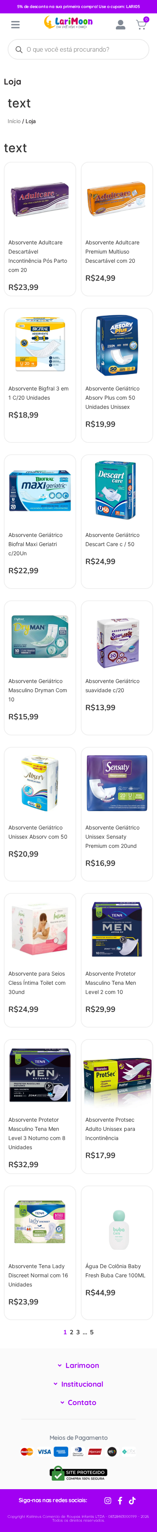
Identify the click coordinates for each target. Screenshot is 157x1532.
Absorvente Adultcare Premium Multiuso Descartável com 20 (112, 251)
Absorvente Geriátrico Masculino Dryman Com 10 (37, 690)
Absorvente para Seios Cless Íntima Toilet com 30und (37, 982)
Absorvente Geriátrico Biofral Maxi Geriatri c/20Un (35, 544)
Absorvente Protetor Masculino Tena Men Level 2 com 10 (110, 982)
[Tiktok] (132, 1501)
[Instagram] (108, 1501)
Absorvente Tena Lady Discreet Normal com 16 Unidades (38, 1275)
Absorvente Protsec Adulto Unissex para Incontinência (110, 1128)
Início (14, 121)
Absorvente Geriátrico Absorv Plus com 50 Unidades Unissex (112, 397)
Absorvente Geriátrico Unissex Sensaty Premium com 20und (112, 836)
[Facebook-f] (120, 1501)
